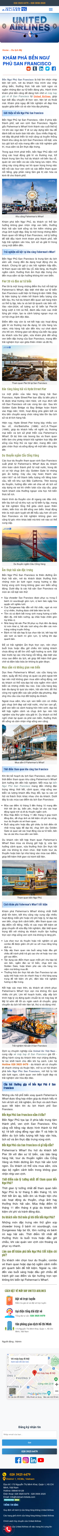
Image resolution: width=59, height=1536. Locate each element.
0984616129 (18, 1490)
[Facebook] (18, 1460)
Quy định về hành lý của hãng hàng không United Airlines (28, 1509)
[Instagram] (26, 1460)
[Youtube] (41, 1460)
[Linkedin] (33, 1460)
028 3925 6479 (21, 3)
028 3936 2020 (38, 3)
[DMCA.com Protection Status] (11, 1500)
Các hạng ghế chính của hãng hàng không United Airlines (28, 1515)
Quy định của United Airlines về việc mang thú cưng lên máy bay (27, 1528)
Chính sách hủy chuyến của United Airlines (22, 1520)
